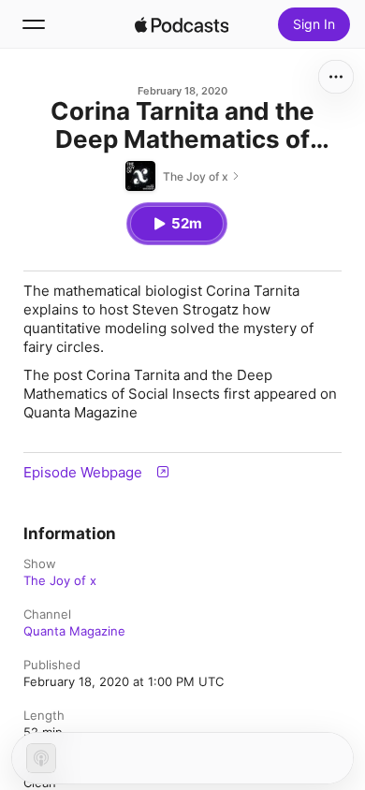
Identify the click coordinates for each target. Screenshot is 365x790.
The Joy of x (59, 580)
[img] (181, 24)
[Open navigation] (33, 24)
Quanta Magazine (74, 630)
